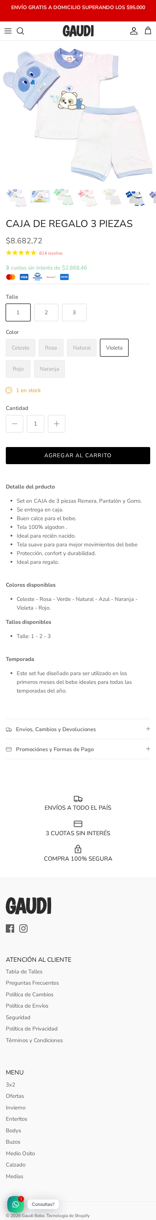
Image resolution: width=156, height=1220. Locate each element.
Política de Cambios (29, 994)
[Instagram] (23, 928)
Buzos (13, 1141)
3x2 (10, 1084)
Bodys (13, 1130)
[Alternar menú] (8, 31)
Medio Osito (20, 1153)
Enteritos (16, 1119)
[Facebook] (10, 928)
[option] (78, 112)
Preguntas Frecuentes (32, 982)
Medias (14, 1176)
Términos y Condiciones (34, 1040)
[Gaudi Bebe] (78, 31)
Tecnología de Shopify (68, 1216)
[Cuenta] (132, 31)
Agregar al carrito (78, 455)
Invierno (15, 1107)
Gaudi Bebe (33, 1216)
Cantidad (17, 408)
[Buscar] (24, 31)
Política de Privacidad (32, 1028)
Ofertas (15, 1096)
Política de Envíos (27, 1005)
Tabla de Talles (24, 971)
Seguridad (18, 1017)
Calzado (15, 1164)
